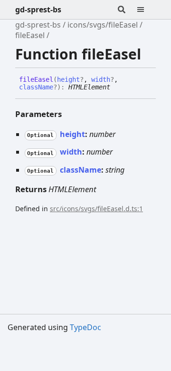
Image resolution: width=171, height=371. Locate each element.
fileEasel (30, 35)
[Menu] (146, 9)
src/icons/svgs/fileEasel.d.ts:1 (96, 208)
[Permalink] (117, 87)
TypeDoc (85, 327)
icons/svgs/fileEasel (102, 25)
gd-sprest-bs (38, 9)
